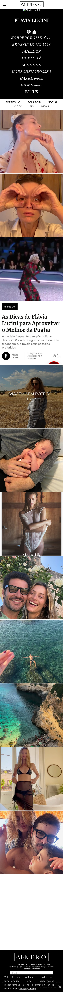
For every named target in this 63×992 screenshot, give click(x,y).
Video (18, 106)
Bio (31, 106)
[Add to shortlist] (29, 32)
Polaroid (34, 102)
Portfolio (12, 102)
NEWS (45, 106)
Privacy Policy (27, 988)
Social (53, 102)
